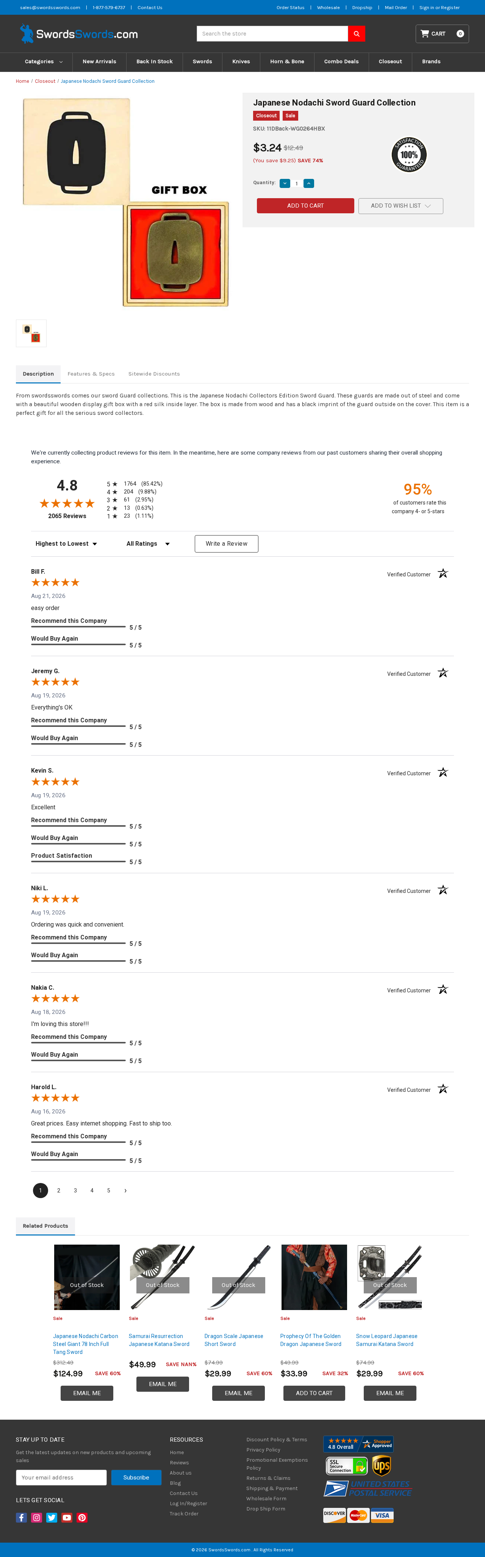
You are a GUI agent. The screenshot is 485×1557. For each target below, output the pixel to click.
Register (450, 7)
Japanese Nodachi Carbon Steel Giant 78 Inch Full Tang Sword (85, 1344)
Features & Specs (91, 373)
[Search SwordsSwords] (356, 34)
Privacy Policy (263, 1450)
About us (181, 1473)
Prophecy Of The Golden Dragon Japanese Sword (310, 1340)
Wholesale (328, 7)
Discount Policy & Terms (276, 1439)
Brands (431, 61)
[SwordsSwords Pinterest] (81, 1518)
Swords (202, 61)
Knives (241, 61)
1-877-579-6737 (109, 7)
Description (38, 373)
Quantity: (264, 182)
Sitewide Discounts (154, 373)
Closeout (390, 61)
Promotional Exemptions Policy (277, 1464)
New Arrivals (99, 61)
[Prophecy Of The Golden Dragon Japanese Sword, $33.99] (314, 1277)
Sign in (427, 7)
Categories (40, 61)
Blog (175, 1483)
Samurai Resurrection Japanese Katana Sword (159, 1340)
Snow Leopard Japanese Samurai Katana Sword (387, 1340)
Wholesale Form (266, 1498)
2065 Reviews (75, 516)
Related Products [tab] (45, 1225)
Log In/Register (188, 1503)
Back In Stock (154, 61)
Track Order (184, 1513)
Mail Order (396, 7)
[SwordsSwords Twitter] (51, 1518)
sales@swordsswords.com (50, 7)
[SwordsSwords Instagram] (36, 1518)
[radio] (133, 483)
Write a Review (226, 543)
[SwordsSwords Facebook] (21, 1518)
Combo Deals (341, 61)
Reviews (179, 1462)
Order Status (291, 7)
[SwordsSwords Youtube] (66, 1518)
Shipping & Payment (272, 1488)
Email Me (87, 1393)
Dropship (362, 7)
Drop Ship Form (265, 1509)
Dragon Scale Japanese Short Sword (234, 1340)
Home (177, 1452)
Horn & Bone (287, 61)
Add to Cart (314, 1393)
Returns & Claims (268, 1478)
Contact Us (150, 7)
